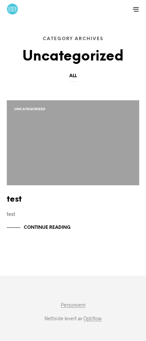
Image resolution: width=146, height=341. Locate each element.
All (73, 76)
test (14, 199)
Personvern (73, 305)
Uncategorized (29, 109)
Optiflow (93, 318)
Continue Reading (47, 227)
